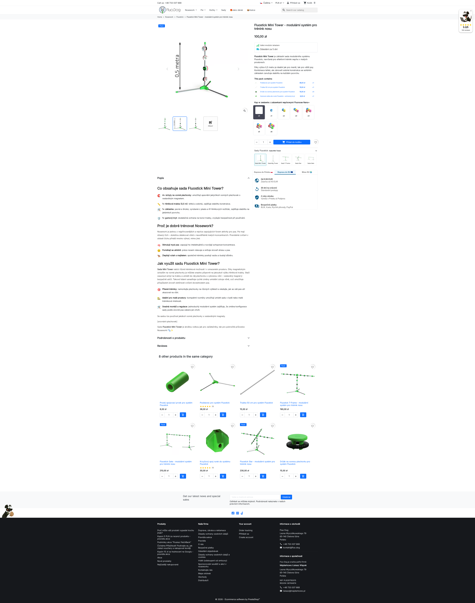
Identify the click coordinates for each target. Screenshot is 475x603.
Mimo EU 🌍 (307, 172)
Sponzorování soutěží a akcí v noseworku (212, 565)
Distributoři (203, 580)
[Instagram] (237, 513)
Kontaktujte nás (205, 570)
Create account (246, 537)
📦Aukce (251, 10)
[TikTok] (242, 513)
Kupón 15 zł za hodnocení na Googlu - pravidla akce (175, 552)
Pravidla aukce (205, 537)
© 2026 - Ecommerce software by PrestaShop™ (237, 599)
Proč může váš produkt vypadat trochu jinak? (175, 531)
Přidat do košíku (291, 142)
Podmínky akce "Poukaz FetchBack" (174, 542)
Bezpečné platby (206, 547)
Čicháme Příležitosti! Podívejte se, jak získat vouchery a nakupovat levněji (174, 546)
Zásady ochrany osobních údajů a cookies (214, 555)
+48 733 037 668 (291, 544)
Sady (223, 10)
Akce (159, 557)
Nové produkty (164, 561)
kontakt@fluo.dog (291, 547)
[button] (293, 3)
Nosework (190, 10)
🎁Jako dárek (236, 10)
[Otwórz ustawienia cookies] (8, 511)
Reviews (162, 345)
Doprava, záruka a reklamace (212, 530)
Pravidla (202, 540)
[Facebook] (233, 513)
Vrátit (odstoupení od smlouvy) (212, 560)
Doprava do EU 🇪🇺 (285, 172)
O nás (200, 544)
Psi (202, 10)
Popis (160, 178)
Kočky (212, 10)
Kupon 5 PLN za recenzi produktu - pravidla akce (173, 537)
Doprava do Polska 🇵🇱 (263, 172)
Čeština (267, 3)
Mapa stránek (204, 573)
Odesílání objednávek (208, 551)
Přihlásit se (244, 534)
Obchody (202, 577)
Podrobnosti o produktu (171, 337)
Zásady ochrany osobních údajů (213, 534)
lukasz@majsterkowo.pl (294, 591)
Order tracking (245, 530)
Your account (245, 524)
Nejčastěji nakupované (167, 564)
